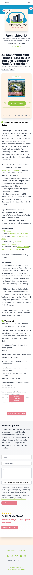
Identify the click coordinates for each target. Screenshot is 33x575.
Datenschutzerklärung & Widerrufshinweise (13, 499)
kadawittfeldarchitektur (10, 170)
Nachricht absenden (9, 503)
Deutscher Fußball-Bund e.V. (19, 234)
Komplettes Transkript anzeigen (16, 398)
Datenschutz (11, 550)
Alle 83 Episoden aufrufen (16, 413)
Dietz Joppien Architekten (11, 249)
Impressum (22, 550)
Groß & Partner (23, 247)
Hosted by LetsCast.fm (16, 567)
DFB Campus (6, 231)
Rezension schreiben (9, 527)
